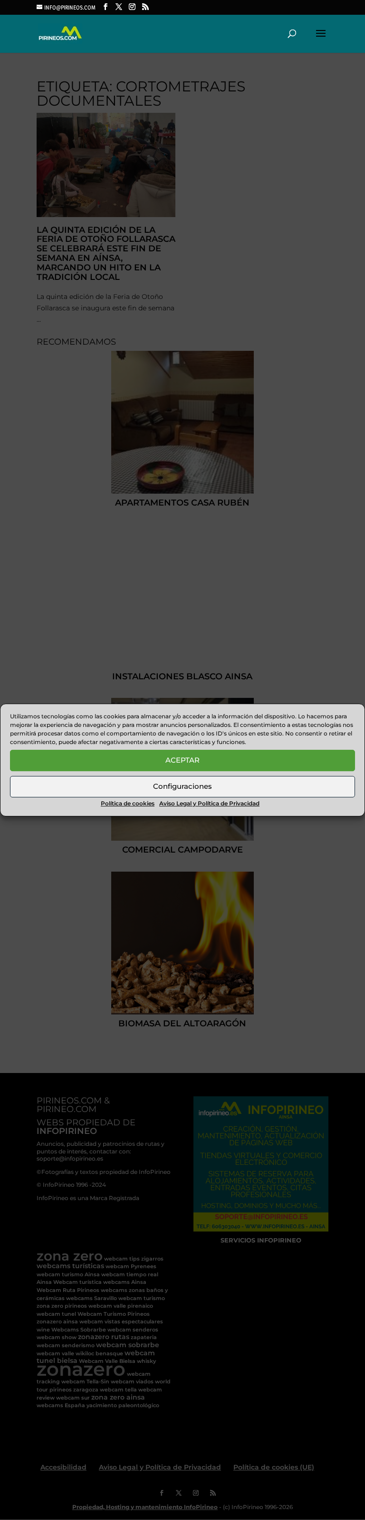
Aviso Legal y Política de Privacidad (209, 803)
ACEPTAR (182, 760)
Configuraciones (182, 786)
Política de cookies (127, 803)
